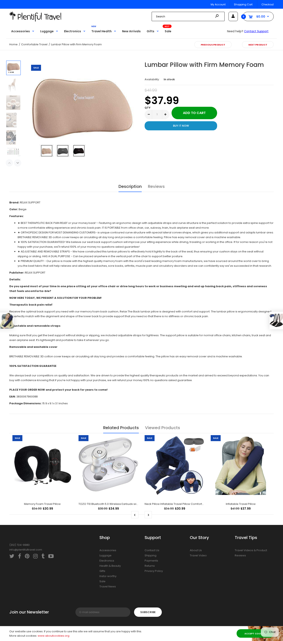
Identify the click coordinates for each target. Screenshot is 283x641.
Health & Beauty (110, 566)
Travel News (107, 586)
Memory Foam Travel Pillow (42, 504)
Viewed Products (162, 428)
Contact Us (152, 550)
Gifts (102, 571)
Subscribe (148, 612)
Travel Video (198, 555)
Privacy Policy (154, 571)
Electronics (106, 561)
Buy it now (181, 126)
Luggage (105, 555)
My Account (218, 4)
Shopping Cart (243, 4)
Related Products (121, 428)
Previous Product (213, 44)
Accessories (107, 550)
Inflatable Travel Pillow (241, 504)
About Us (196, 550)
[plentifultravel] (35, 21)
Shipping (150, 555)
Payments (151, 561)
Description (130, 186)
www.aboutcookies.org (53, 636)
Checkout (267, 4)
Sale (102, 581)
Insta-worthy (107, 576)
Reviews (156, 186)
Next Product (257, 44)
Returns (150, 566)
